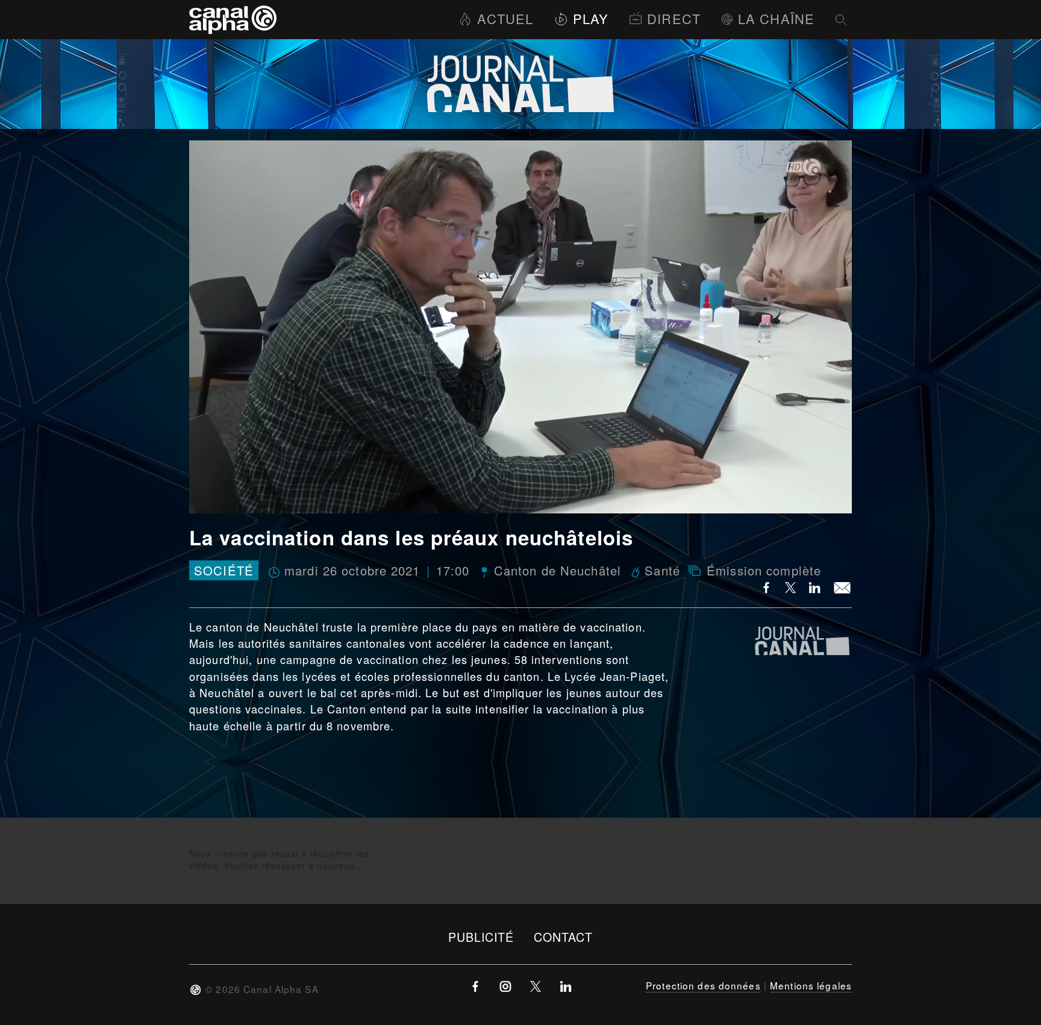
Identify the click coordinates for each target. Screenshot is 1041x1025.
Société (224, 570)
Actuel (505, 18)
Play (590, 18)
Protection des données (703, 985)
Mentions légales (811, 985)
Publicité (481, 936)
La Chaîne (776, 18)
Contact (563, 936)
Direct (674, 18)
